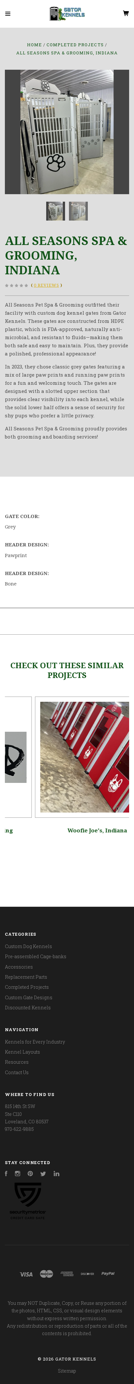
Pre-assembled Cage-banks (35, 956)
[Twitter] (43, 1174)
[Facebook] (6, 1174)
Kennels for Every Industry (35, 1042)
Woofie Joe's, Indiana (67, 830)
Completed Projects (27, 987)
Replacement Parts (26, 977)
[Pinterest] (30, 1174)
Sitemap (67, 1371)
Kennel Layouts (22, 1052)
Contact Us (17, 1072)
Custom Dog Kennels (28, 946)
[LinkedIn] (57, 1174)
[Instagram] (17, 1174)
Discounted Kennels (28, 1007)
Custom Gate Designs (28, 997)
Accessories (19, 967)
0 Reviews (46, 285)
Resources (17, 1062)
